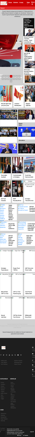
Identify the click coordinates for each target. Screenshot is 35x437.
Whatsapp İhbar (18, 362)
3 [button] (8, 76)
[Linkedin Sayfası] (13, 355)
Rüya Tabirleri (4, 419)
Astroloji (3, 420)
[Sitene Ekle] (22, 355)
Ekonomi (3, 388)
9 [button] (5, 78)
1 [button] (2, 76)
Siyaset (3, 389)
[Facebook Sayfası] (2, 355)
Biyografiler (4, 417)
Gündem (15, 2)
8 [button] (2, 78)
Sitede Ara (3, 413)
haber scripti (3, 433)
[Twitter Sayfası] (4, 355)
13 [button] (16, 78)
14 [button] (19, 78)
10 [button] (8, 78)
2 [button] (5, 76)
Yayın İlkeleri (4, 362)
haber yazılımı (4, 431)
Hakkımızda (4, 360)
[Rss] (16, 355)
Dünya (10, 2)
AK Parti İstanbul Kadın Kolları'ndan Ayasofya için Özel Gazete (11, 240)
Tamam (26, 435)
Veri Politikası (4, 364)
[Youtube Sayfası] (10, 355)
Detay (19, 435)
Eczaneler (13, 392)
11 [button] (11, 78)
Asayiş (21, 2)
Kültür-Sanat (4, 393)
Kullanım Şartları (18, 360)
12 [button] (13, 78)
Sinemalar (13, 400)
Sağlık (2, 398)
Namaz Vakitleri (13, 389)
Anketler (3, 415)
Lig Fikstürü (13, 394)
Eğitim (2, 397)
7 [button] (19, 76)
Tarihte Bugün (12, 397)
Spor (2, 395)
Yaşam (2, 391)
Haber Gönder (17, 364)
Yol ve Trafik (12, 386)
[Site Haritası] (19, 355)
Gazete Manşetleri (13, 407)
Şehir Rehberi (13, 404)
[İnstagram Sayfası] (7, 355)
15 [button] (11, 81)
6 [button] (16, 76)
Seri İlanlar (13, 401)
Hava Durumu (13, 383)
